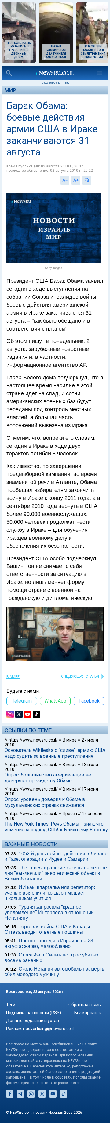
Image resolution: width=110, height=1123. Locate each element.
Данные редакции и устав (32, 1020)
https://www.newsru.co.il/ (33, 740)
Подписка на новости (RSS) (33, 1012)
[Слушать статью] (93, 180)
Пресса (70, 813)
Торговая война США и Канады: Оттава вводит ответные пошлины (48, 929)
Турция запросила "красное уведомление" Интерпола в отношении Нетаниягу (49, 912)
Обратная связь (84, 1004)
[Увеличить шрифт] (75, 180)
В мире (13, 677)
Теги (10, 1004)
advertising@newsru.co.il (50, 1028)
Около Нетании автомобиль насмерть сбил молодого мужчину (54, 971)
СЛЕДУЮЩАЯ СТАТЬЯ (80, 676)
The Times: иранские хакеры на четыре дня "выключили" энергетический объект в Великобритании (56, 873)
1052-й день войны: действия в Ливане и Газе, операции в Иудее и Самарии (56, 856)
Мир (10, 90)
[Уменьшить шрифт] (64, 180)
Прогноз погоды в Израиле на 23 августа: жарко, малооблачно (49, 943)
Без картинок (87, 1012)
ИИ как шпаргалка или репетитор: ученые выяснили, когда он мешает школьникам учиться (50, 893)
